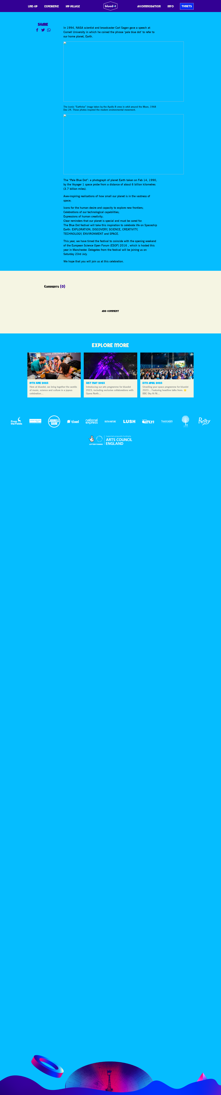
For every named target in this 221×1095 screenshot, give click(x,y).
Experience (52, 6)
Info (171, 6)
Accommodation (149, 6)
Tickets (187, 6)
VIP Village (73, 6)
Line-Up (33, 6)
